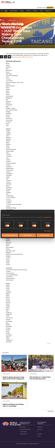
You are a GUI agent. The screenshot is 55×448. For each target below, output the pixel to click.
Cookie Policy (48, 217)
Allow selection (27, 235)
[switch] (21, 226)
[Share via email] (9, 56)
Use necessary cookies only (10, 235)
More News (51, 411)
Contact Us (23, 427)
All (1, 10)
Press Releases (14, 10)
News (6, 10)
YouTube (39, 434)
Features (35, 10)
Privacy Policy (23, 434)
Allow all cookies (45, 235)
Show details (47, 231)
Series (41, 10)
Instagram (39, 429)
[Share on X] (5, 56)
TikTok (39, 436)
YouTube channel (17, 57)
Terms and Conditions (25, 429)
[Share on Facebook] (1, 56)
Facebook (39, 427)
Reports (22, 10)
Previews (28, 10)
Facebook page (28, 57)
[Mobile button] (13, 2)
